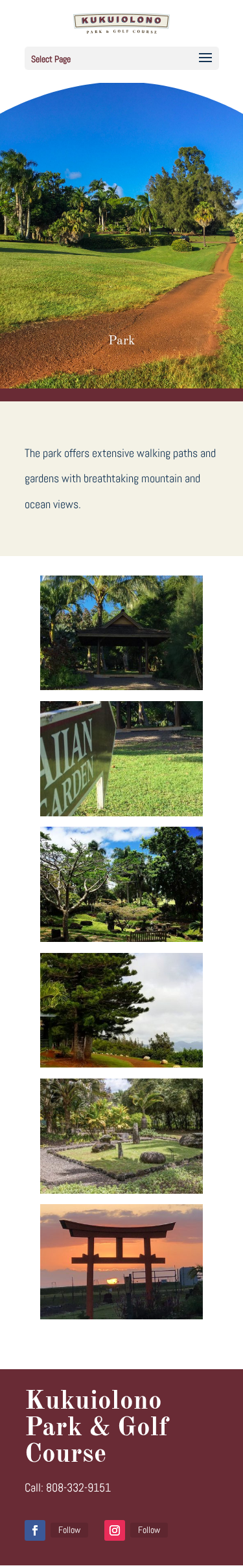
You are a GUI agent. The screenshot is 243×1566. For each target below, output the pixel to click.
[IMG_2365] (121, 685)
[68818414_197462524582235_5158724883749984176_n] (121, 937)
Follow (69, 1530)
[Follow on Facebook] (35, 1530)
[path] (121, 1063)
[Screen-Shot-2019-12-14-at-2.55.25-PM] (121, 1189)
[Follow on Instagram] (114, 1530)
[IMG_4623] (121, 1315)
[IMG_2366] (121, 812)
